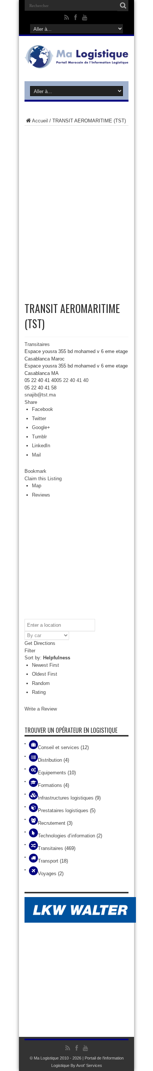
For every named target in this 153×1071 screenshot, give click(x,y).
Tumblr (39, 436)
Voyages (47, 873)
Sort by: (47, 657)
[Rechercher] (122, 5)
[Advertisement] (76, 209)
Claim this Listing (43, 478)
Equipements (52, 772)
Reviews (41, 495)
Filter (30, 650)
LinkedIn (41, 445)
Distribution (50, 760)
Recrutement (51, 823)
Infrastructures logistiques (66, 798)
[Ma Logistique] (76, 63)
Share (31, 402)
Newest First (45, 665)
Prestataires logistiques (63, 810)
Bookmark (35, 471)
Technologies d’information (66, 835)
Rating (39, 692)
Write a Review (41, 709)
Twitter (39, 418)
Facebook (42, 409)
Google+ (41, 427)
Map (36, 485)
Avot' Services (89, 1065)
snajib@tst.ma (40, 395)
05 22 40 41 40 (72, 380)
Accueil (40, 120)
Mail (36, 455)
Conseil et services (58, 747)
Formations (50, 785)
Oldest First (44, 674)
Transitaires (37, 344)
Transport (48, 861)
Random (41, 683)
